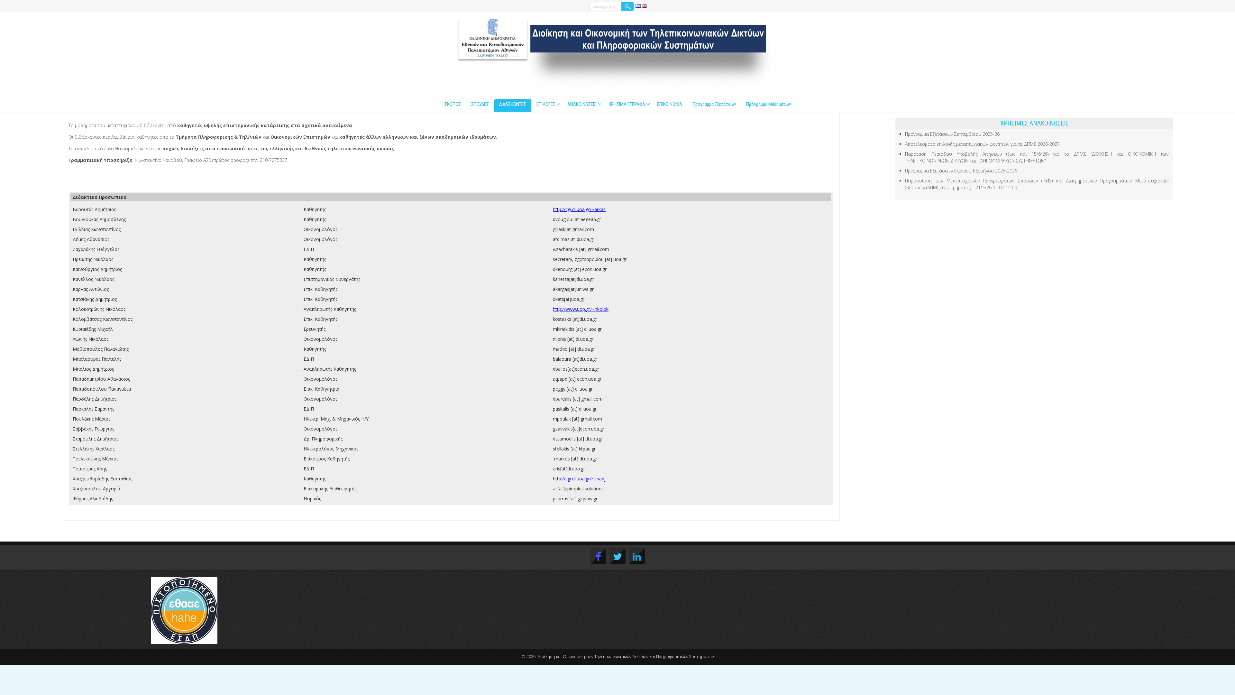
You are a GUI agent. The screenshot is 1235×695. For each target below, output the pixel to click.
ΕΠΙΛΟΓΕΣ (545, 104)
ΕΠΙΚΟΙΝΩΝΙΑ (669, 104)
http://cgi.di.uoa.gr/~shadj (579, 479)
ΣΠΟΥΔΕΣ (480, 104)
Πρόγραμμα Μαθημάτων (768, 104)
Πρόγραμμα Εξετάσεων (714, 104)
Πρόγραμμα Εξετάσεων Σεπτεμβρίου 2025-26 (952, 134)
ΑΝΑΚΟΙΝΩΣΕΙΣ (582, 104)
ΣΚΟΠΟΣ (452, 104)
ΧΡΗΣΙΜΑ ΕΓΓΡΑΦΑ (626, 104)
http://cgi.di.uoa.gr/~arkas (579, 209)
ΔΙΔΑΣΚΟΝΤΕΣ (512, 104)
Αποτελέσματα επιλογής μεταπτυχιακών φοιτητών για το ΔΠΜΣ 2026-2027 (982, 144)
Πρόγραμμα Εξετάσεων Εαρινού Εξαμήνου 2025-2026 (961, 171)
